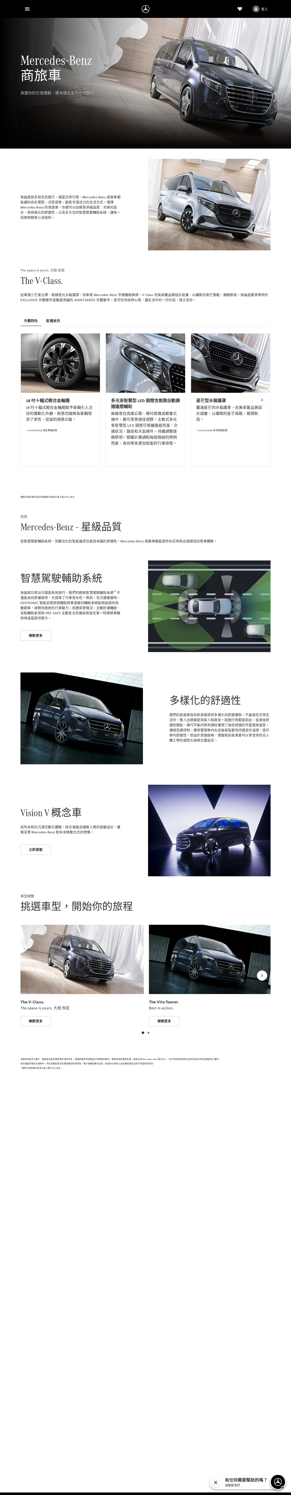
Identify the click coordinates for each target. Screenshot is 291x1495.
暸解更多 (36, 635)
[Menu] (27, 9)
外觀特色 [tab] (31, 321)
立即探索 (36, 849)
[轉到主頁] (146, 9)
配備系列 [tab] (53, 321)
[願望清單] (239, 9)
